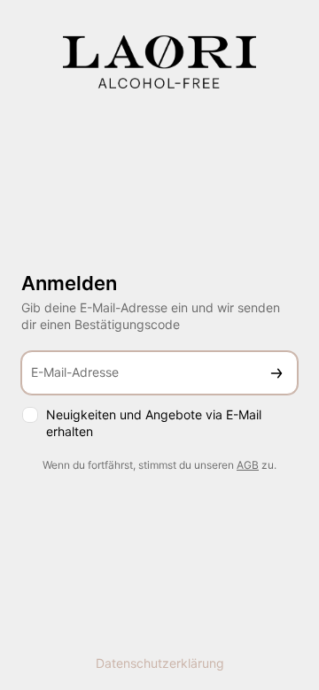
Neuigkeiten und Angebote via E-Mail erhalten (153, 423)
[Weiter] (276, 372)
